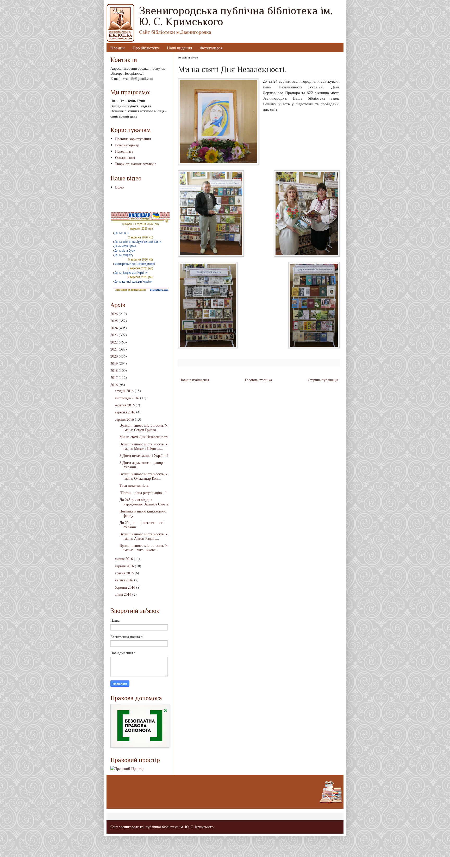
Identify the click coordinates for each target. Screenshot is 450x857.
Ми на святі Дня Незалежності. (144, 436)
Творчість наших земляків (135, 163)
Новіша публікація (194, 379)
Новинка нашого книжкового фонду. (143, 513)
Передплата (124, 151)
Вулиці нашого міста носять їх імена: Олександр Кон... (143, 476)
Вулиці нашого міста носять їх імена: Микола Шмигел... (143, 446)
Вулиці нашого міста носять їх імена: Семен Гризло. (143, 427)
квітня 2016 (124, 579)
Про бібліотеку (146, 47)
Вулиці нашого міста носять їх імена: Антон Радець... (143, 536)
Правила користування (133, 138)
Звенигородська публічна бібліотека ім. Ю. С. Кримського (236, 16)
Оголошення (125, 157)
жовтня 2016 (125, 404)
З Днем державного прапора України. (142, 464)
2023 (114, 334)
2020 (114, 356)
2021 (114, 349)
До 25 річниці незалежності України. (142, 524)
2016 (114, 384)
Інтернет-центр (127, 144)
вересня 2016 (125, 412)
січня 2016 (123, 594)
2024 (114, 327)
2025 (114, 320)
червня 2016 (124, 565)
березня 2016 (125, 587)
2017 (114, 377)
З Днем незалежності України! (144, 455)
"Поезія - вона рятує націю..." (143, 492)
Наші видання (179, 47)
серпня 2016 (124, 419)
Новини (117, 47)
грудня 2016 (124, 390)
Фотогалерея (211, 47)
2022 (114, 342)
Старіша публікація (323, 379)
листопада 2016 (127, 397)
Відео (119, 187)
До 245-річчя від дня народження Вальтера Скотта (144, 502)
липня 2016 (124, 558)
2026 (114, 313)
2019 (114, 363)
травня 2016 (124, 572)
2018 (114, 370)
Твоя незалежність (134, 485)
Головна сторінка (258, 379)
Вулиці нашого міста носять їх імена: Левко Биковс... (143, 547)
